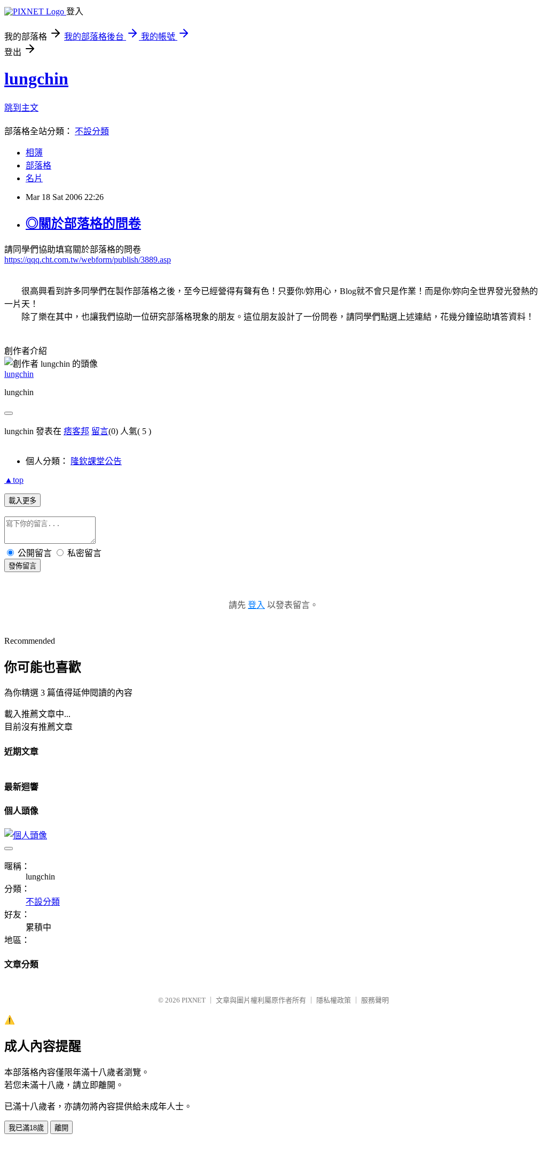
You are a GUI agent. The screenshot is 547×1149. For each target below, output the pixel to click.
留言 (99, 431)
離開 (61, 1128)
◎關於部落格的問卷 (83, 223)
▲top (14, 479)
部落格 (38, 165)
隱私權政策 (333, 1000)
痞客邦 (76, 431)
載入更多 (22, 501)
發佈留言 (22, 566)
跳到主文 (21, 107)
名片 (34, 178)
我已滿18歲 (26, 1128)
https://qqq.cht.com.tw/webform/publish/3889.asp (87, 259)
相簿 (34, 152)
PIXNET (194, 1000)
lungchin (36, 78)
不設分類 (92, 131)
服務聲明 (375, 1000)
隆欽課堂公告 (96, 461)
